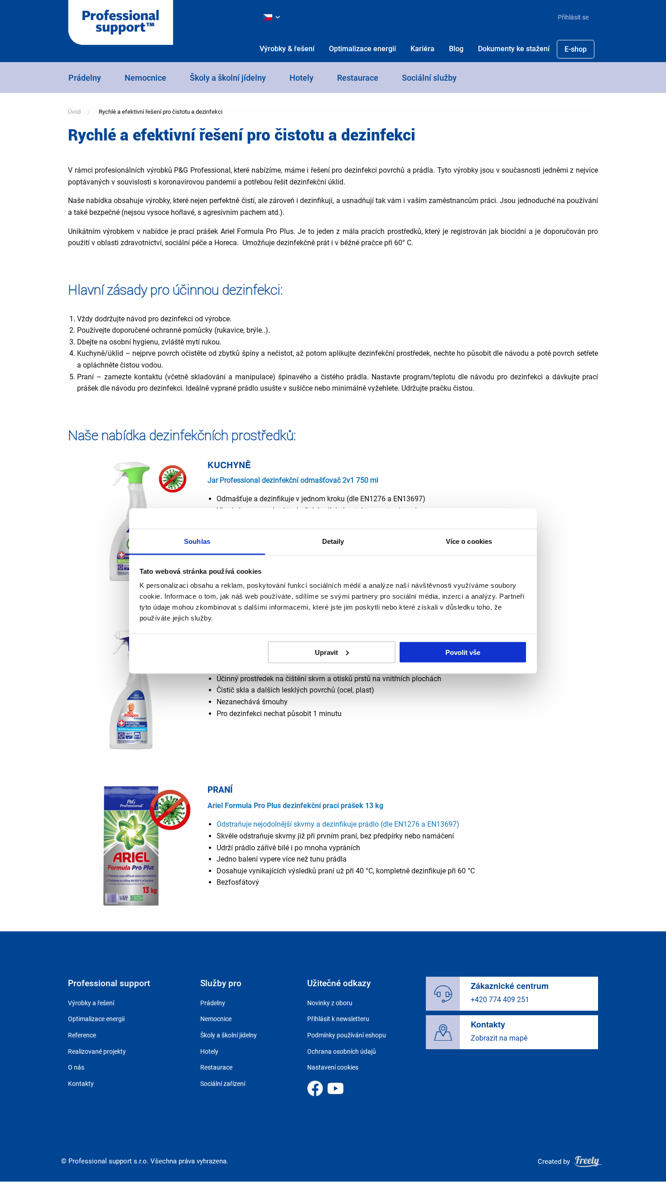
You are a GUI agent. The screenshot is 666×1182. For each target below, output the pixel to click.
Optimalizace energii (96, 1018)
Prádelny (84, 77)
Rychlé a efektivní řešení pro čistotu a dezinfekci (160, 111)
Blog (456, 48)
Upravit (326, 652)
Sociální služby (429, 77)
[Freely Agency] (588, 1161)
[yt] (335, 1088)
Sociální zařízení (222, 1083)
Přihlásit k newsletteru (338, 1018)
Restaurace (357, 77)
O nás (76, 1067)
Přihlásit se (573, 17)
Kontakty (81, 1083)
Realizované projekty (97, 1051)
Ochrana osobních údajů (341, 1051)
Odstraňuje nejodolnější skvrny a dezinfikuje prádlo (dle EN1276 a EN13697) (338, 824)
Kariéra (422, 48)
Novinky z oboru (329, 1003)
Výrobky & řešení (287, 48)
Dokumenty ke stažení (514, 48)
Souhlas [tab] (197, 541)
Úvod (74, 111)
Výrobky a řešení (91, 1003)
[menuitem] (569, 17)
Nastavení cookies (332, 1067)
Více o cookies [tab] (469, 541)
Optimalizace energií (362, 48)
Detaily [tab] (333, 541)
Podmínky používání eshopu (346, 1035)
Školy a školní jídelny (228, 77)
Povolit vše (462, 652)
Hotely (302, 77)
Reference (82, 1035)
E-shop (576, 49)
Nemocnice (145, 77)
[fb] (315, 1088)
